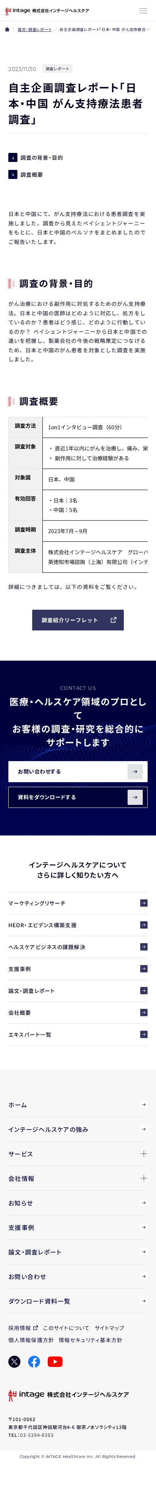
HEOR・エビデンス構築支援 (42, 925)
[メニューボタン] (143, 11)
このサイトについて (66, 1328)
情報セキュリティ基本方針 (91, 1340)
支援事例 (19, 968)
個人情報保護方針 (31, 1340)
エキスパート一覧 (29, 1034)
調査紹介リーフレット (70, 620)
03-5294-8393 (37, 1435)
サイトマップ (110, 1328)
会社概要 (19, 1012)
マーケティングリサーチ (37, 903)
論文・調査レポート (34, 29)
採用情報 (19, 1328)
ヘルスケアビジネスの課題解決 (47, 947)
